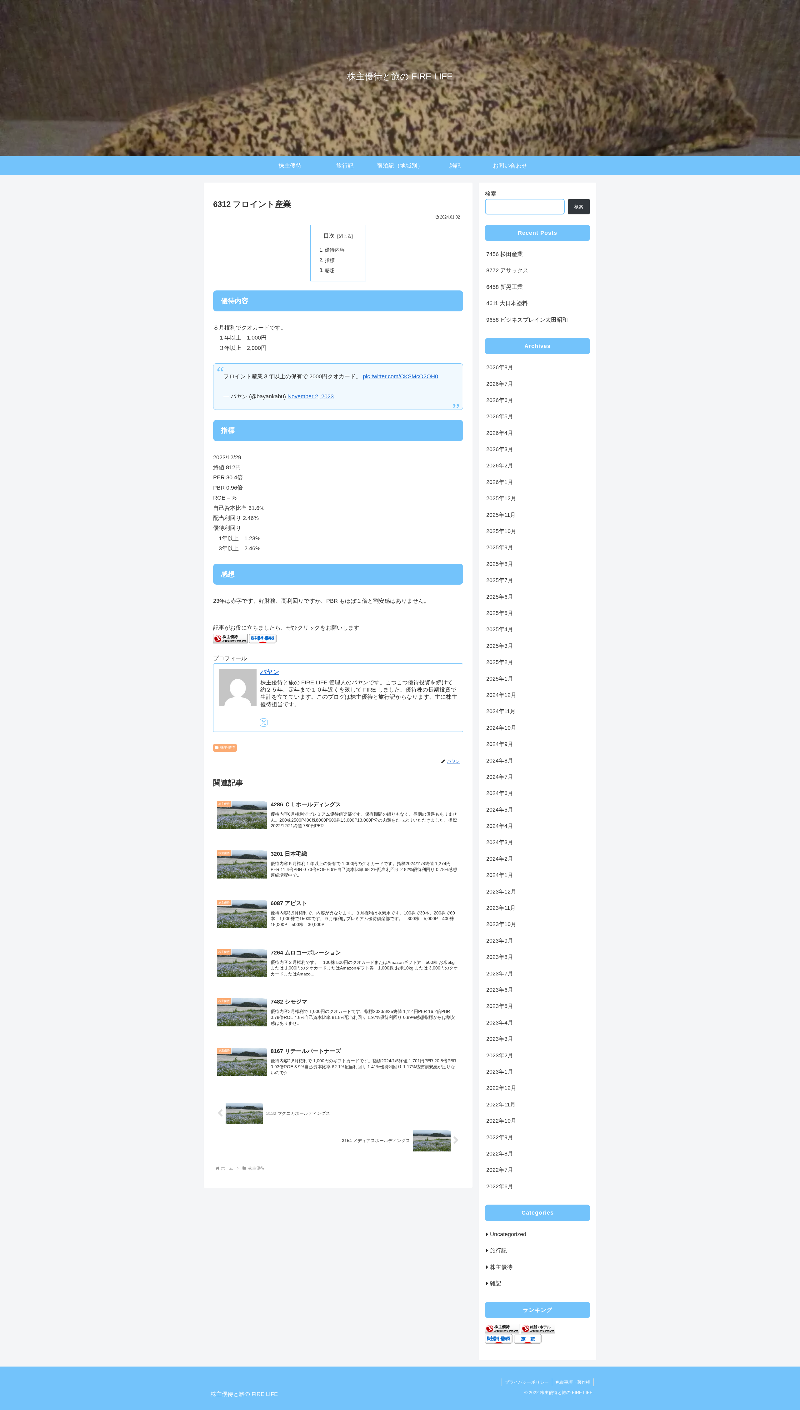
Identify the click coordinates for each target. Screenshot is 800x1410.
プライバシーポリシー (527, 1382)
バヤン (269, 671)
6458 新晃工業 (504, 287)
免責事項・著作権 (572, 1382)
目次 (329, 236)
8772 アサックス (507, 270)
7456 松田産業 (504, 254)
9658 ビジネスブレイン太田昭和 (527, 320)
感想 (330, 270)
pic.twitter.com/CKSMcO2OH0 (400, 376)
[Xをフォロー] (264, 722)
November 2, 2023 (311, 396)
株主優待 (227, 747)
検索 (490, 194)
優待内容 (335, 250)
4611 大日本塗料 (507, 303)
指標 (330, 260)
